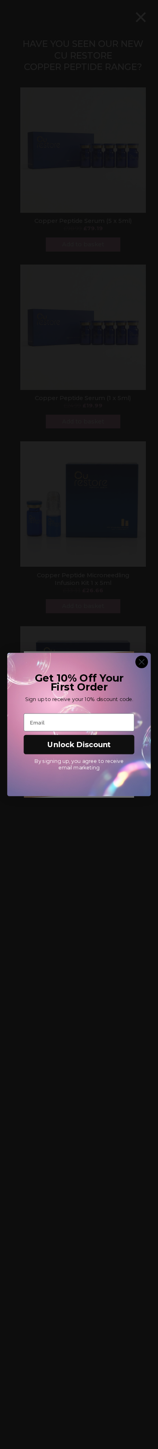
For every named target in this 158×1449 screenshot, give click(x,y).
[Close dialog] (141, 662)
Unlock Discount (79, 744)
